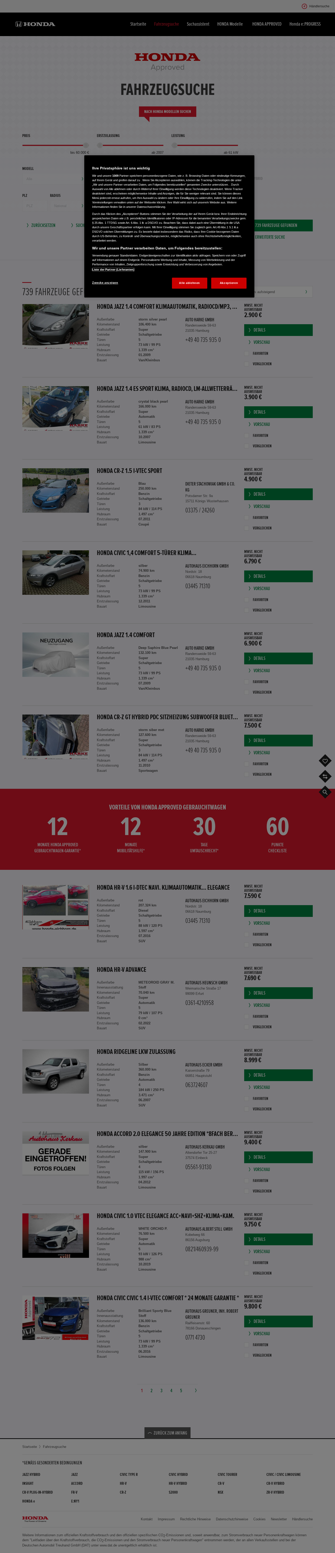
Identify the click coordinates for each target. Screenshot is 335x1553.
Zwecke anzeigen (105, 282)
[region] (169, 226)
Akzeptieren (229, 282)
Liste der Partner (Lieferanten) (113, 269)
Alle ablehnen (189, 282)
